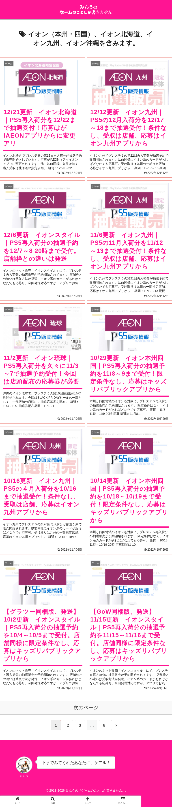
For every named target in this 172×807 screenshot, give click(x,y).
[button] (156, 534)
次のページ (86, 707)
